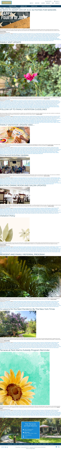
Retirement (36, 38)
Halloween (40, 35)
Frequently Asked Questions (12, 35)
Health (54, 35)
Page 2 (4, 417)
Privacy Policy (18, 447)
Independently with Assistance (29, 36)
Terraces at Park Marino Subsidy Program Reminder (25, 350)
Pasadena (47, 37)
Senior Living (40, 39)
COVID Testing (13, 34)
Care (34, 33)
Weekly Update (46, 40)
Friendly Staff (20, 35)
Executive (52, 34)
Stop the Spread (56, 106)
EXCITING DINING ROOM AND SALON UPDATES (23, 185)
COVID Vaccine (24, 34)
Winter (50, 40)
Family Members (54, 117)
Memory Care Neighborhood (5, 37)
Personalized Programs (4, 38)
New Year (41, 37)
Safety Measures (6, 39)
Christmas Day (48, 33)
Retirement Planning (55, 38)
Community (53, 33)
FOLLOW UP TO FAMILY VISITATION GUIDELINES (23, 109)
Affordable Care (16, 33)
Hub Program (7, 36)
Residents (24, 38)
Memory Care (24, 6)
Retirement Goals (49, 38)
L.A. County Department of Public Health (41, 36)
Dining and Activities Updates (14, 155)
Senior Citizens (35, 39)
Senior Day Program (46, 6)
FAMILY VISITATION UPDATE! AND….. (17, 125)
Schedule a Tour (12, 39)
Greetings (36, 35)
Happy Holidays (44, 35)
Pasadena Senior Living (53, 37)
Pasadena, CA (57, 1)
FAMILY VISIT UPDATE (10, 42)
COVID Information (7, 34)
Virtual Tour (36, 40)
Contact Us (57, 33)
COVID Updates (19, 34)
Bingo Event (31, 33)
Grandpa (32, 35)
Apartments (21, 33)
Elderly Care (39, 34)
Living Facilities (50, 36)
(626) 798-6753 (49, 1)
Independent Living (20, 36)
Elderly (35, 34)
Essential (42, 34)
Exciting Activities (48, 34)
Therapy (5, 40)
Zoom (53, 40)
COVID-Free (30, 34)
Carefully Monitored (38, 33)
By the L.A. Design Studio (30, 448)
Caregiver (43, 33)
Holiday (3, 36)
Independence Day (13, 36)
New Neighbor (31, 37)
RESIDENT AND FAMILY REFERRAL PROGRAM (22, 254)
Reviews (1, 39)
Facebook (56, 34)
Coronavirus (2, 34)
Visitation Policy (7, 216)
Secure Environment (18, 39)
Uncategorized (7, 33)
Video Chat (26, 40)
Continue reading (3, 31)
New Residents (36, 37)
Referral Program (19, 38)
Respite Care (34, 6)
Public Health (14, 38)
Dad (33, 34)
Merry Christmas (12, 37)
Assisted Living (12, 6)
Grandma (29, 35)
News (44, 37)
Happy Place (50, 35)
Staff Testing (57, 39)
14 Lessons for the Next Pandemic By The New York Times (27, 309)
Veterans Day (22, 40)
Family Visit (5, 35)
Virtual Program (31, 40)
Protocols (9, 38)
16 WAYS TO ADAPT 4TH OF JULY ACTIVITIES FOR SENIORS (28, 10)
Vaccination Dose (13, 40)
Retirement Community (42, 38)
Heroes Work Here (52, 118)
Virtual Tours (41, 40)
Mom (16, 37)
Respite (27, 38)
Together (8, 40)
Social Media (52, 39)
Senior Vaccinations (46, 39)
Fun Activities (25, 35)
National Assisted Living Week (23, 37)
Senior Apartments (25, 39)
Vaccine (18, 40)
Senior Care (31, 39)
